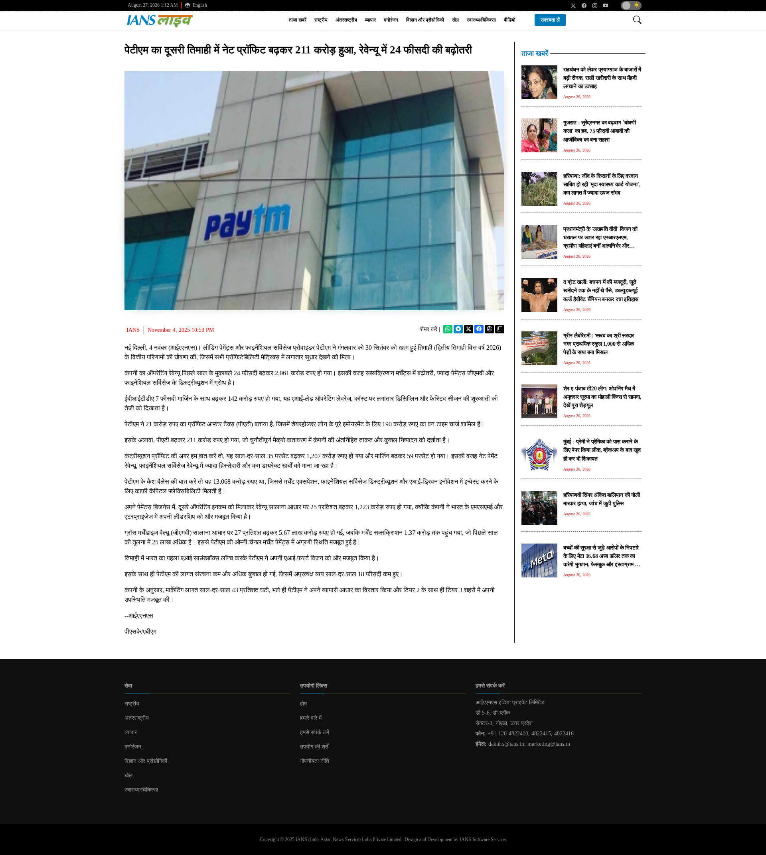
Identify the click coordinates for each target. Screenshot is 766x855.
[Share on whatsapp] (447, 329)
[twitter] (570, 5)
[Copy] (499, 329)
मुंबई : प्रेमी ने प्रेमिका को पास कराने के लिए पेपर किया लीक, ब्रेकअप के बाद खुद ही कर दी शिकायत (601, 449)
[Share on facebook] (479, 329)
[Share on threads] (489, 329)
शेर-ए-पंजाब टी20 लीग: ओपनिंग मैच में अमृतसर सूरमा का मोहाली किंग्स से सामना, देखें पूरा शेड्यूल (602, 396)
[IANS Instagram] (591, 5)
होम (303, 704)
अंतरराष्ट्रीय (346, 20)
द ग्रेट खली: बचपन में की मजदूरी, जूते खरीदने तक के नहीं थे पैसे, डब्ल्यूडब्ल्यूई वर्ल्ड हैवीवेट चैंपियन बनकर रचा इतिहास (600, 290)
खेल (455, 20)
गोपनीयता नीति (314, 761)
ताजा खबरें (297, 20)
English (199, 5)
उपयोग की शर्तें (314, 747)
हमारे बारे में (311, 718)
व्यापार (370, 20)
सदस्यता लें (550, 20)
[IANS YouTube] (602, 5)
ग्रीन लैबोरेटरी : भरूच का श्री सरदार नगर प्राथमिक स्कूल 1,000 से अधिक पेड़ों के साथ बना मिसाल (598, 343)
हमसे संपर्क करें (314, 732)
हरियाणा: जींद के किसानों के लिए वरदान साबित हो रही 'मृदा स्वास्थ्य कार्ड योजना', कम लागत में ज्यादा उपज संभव (601, 184)
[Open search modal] (637, 20)
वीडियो (509, 20)
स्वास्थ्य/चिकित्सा (481, 20)
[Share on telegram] (458, 329)
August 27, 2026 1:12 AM (153, 5)
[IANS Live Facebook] (581, 5)
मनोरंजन (391, 20)
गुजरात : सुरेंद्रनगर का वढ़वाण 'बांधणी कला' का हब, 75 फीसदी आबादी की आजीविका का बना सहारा (599, 130)
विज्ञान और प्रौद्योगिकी (425, 20)
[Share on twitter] (468, 329)
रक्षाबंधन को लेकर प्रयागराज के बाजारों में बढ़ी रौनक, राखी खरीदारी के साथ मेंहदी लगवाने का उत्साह (602, 77)
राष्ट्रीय (321, 20)
